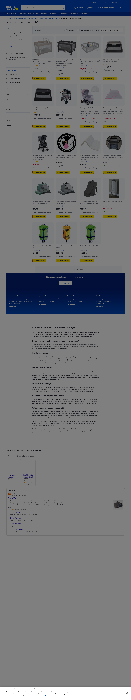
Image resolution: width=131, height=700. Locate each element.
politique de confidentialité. (38, 696)
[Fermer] (127, 693)
